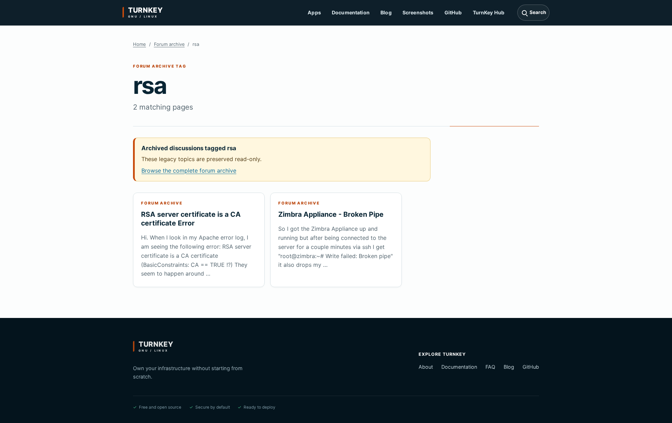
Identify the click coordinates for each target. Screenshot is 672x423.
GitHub (453, 12)
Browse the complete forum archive (188, 170)
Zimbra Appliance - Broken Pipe (331, 214)
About (426, 367)
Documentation (351, 12)
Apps (314, 12)
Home (139, 44)
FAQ (490, 367)
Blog (386, 12)
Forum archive (169, 44)
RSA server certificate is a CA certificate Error (191, 218)
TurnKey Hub (489, 12)
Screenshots (418, 12)
